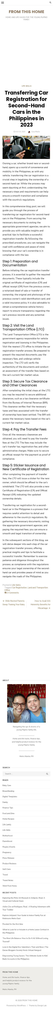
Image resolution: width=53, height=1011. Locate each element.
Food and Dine (8, 813)
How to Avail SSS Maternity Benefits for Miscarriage (40, 604)
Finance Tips (8, 808)
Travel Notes (8, 880)
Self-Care (7, 869)
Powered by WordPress (16, 1005)
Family (5, 802)
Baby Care (7, 785)
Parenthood (7, 841)
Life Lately (7, 824)
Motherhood (7, 836)
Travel (5, 874)
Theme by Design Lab (38, 1005)
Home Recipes (8, 819)
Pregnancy (7, 852)
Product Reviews (9, 863)
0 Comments (13, 592)
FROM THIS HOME (26, 11)
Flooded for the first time (13, 924)
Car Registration (19, 587)
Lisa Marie (36, 131)
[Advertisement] (26, 53)
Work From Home (10, 886)
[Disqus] (26, 646)
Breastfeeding (8, 791)
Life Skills (26, 86)
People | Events (9, 847)
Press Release (8, 858)
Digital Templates (10, 796)
